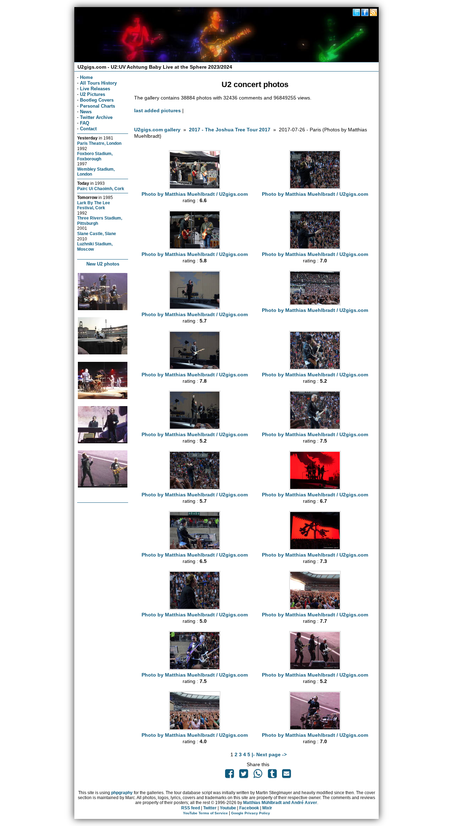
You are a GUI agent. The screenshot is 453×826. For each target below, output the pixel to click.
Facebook (249, 808)
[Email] (286, 775)
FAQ (84, 123)
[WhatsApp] (258, 775)
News (86, 111)
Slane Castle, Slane (96, 233)
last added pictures (157, 110)
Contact (88, 128)
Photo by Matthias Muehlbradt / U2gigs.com (195, 194)
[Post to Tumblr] (272, 775)
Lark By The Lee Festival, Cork (93, 205)
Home (86, 77)
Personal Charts (97, 106)
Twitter (210, 808)
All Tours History (98, 83)
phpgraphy (122, 793)
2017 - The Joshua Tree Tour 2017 (230, 129)
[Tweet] (244, 775)
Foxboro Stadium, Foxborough (95, 156)
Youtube (228, 808)
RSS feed (190, 808)
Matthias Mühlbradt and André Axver (280, 803)
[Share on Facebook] (229, 775)
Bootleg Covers (97, 100)
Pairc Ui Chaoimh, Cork (100, 188)
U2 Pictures (92, 94)
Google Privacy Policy (250, 813)
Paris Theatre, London (99, 143)
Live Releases (95, 88)
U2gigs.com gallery (157, 129)
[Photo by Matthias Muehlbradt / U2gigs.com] (194, 187)
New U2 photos (102, 264)
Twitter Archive (96, 117)
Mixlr (267, 808)
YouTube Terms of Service (205, 813)
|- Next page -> (269, 754)
